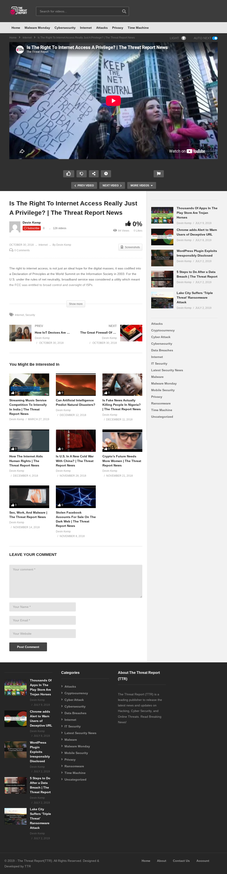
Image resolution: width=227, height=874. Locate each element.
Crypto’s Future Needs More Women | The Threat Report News (121, 460)
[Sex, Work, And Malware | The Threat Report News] (29, 496)
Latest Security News (167, 370)
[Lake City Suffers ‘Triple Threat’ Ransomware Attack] (162, 300)
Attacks (102, 27)
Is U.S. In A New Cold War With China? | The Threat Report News (75, 460)
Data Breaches (162, 350)
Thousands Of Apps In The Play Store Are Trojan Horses (197, 212)
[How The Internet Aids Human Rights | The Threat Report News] (29, 440)
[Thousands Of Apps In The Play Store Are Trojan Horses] (162, 215)
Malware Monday (37, 27)
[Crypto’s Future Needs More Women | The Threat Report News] (122, 440)
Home (16, 27)
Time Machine (138, 27)
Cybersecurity (65, 27)
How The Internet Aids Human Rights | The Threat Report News (26, 460)
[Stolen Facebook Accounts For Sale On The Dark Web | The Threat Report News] (76, 496)
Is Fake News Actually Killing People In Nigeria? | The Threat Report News (121, 404)
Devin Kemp (32, 222)
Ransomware (161, 403)
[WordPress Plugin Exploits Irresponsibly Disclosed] (162, 258)
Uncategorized (162, 416)
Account (202, 860)
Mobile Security (163, 390)
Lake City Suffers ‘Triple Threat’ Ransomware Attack (195, 297)
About (161, 860)
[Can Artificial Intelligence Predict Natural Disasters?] (76, 384)
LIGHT (174, 38)
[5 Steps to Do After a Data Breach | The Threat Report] (162, 279)
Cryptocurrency (163, 330)
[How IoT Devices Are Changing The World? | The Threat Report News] (40, 339)
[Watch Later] (106, 173)
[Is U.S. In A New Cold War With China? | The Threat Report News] (76, 440)
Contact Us (181, 860)
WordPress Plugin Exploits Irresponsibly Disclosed (40, 752)
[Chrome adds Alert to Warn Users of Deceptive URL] (162, 237)
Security (30, 315)
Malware (157, 377)
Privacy (117, 27)
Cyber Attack (160, 337)
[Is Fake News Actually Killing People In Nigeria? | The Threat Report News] (122, 384)
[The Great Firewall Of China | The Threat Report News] (111, 339)
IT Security (159, 363)
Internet (86, 27)
